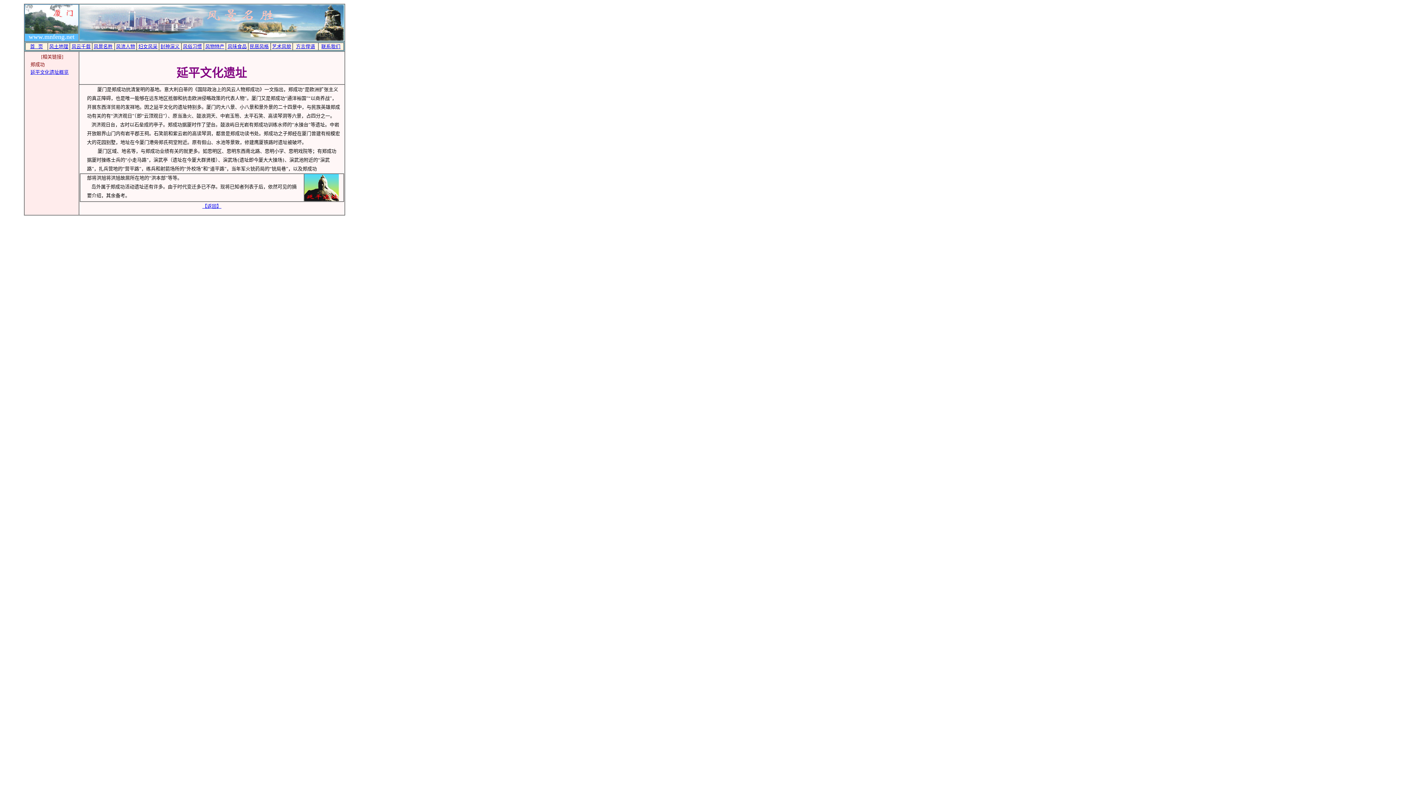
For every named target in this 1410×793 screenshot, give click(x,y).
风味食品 (237, 46)
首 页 (36, 46)
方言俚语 (305, 46)
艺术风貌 (281, 46)
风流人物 (125, 46)
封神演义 (170, 46)
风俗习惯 (192, 46)
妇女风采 (148, 46)
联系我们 (330, 46)
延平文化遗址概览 (49, 72)
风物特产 (214, 46)
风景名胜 (103, 46)
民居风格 (259, 46)
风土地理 (58, 46)
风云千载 (81, 46)
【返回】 (211, 206)
